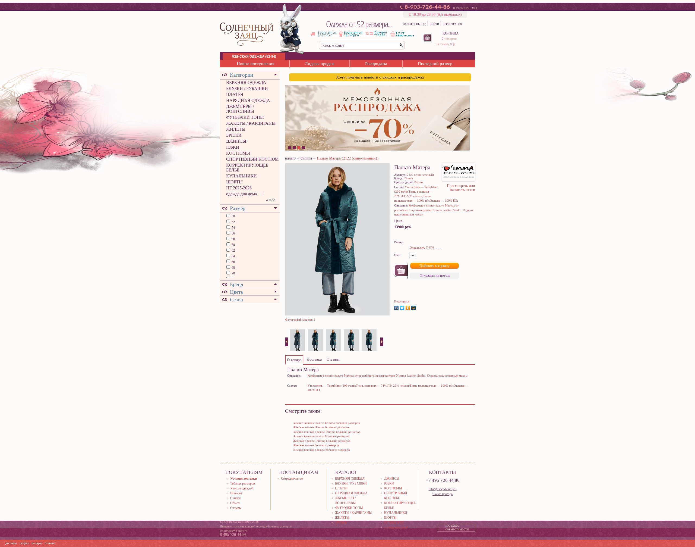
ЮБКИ (232, 147)
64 (233, 256)
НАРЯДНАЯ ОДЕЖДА (248, 100)
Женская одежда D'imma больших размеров (321, 440)
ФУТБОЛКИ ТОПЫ (245, 117)
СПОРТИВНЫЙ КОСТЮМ (252, 159)
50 (233, 216)
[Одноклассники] (408, 307)
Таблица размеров (242, 483)
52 (233, 222)
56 (233, 233)
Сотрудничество (292, 478)
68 (233, 268)
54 (233, 228)
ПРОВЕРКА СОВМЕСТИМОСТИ (457, 527)
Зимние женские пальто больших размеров (321, 436)
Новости (236, 493)
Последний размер (435, 63)
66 (233, 262)
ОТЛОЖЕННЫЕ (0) (414, 24)
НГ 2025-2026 (239, 188)
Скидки (235, 498)
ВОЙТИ (434, 24)
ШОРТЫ (234, 182)
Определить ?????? (422, 247)
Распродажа (376, 63)
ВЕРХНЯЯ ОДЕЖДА (246, 82)
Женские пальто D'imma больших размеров (321, 427)
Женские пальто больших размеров (316, 445)
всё (272, 200)
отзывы (50, 543)
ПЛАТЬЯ (234, 94)
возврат (37, 543)
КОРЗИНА (451, 33)
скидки (24, 543)
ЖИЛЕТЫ (235, 129)
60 (233, 245)
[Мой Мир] (413, 307)
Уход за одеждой (241, 488)
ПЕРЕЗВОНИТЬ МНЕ (465, 8)
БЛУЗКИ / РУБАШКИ (247, 88)
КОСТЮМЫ (238, 153)
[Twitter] (402, 307)
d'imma (306, 158)
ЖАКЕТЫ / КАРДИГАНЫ (251, 123)
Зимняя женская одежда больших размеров (321, 449)
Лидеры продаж (319, 63)
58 (233, 239)
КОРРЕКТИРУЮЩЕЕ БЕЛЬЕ (247, 167)
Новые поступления (255, 63)
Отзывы (235, 508)
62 (233, 250)
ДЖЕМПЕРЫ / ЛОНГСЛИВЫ (240, 109)
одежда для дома (241, 194)
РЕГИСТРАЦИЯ (452, 24)
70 (233, 273)
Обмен (234, 503)
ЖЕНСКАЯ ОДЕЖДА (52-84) (254, 56)
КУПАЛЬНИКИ (241, 176)
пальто (290, 158)
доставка (11, 543)
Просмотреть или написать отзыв (461, 188)
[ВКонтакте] (396, 307)
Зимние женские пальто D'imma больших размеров (326, 422)
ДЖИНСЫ (236, 141)
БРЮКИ (234, 135)
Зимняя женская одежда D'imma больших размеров (326, 431)
